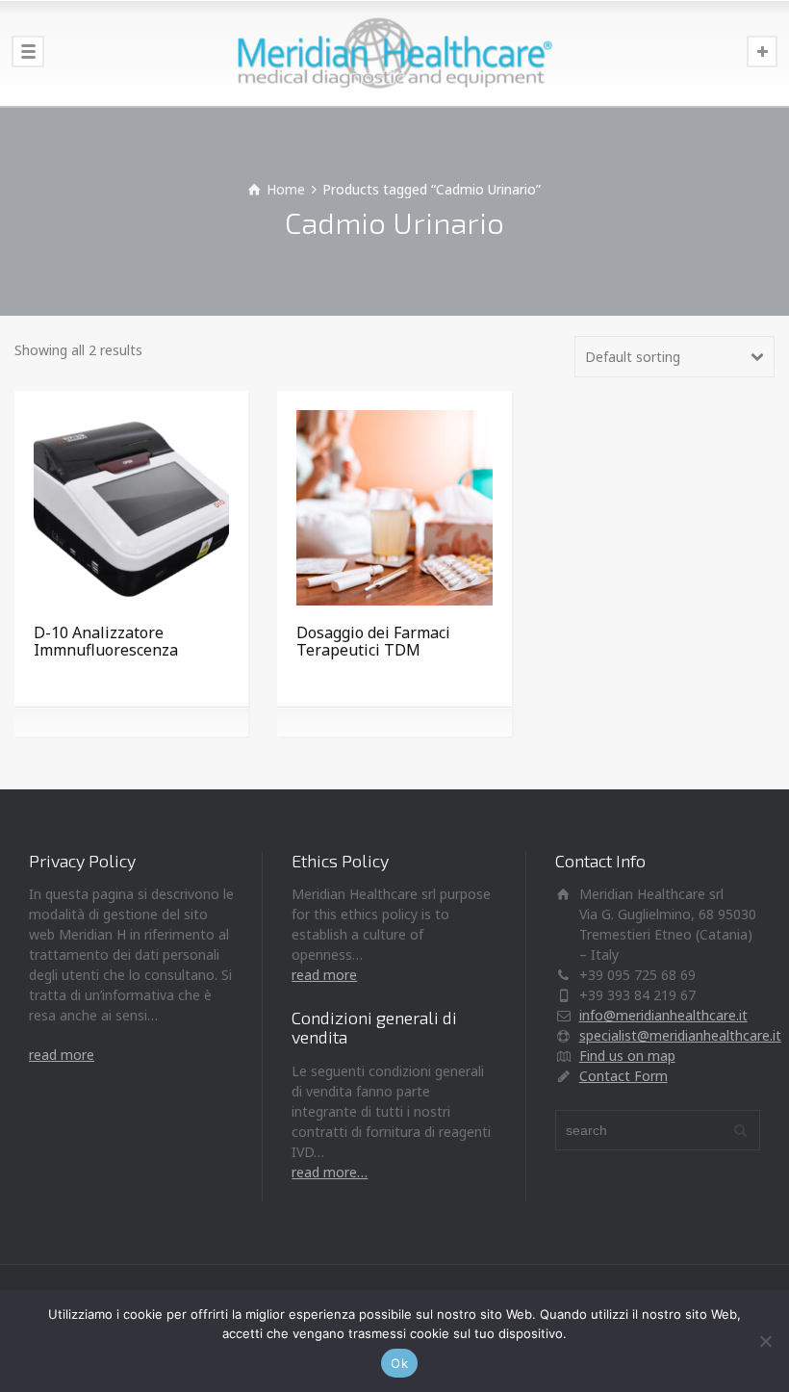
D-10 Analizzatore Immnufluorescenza (106, 641)
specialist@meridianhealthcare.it (680, 1035)
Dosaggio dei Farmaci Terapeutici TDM (373, 641)
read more (61, 1054)
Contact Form (623, 1076)
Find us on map (627, 1055)
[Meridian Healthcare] (394, 53)
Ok (399, 1363)
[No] (765, 1341)
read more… (330, 1172)
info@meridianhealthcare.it (663, 1015)
